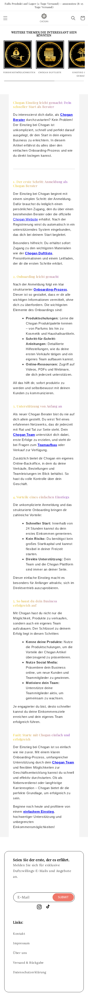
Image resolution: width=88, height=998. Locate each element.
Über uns (20, 953)
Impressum (21, 943)
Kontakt (19, 934)
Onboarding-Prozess (50, 289)
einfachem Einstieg (38, 811)
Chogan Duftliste (38, 253)
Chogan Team (24, 434)
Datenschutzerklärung (29, 972)
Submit (63, 897)
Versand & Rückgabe (28, 963)
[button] (5, 18)
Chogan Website (25, 219)
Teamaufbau (47, 445)
